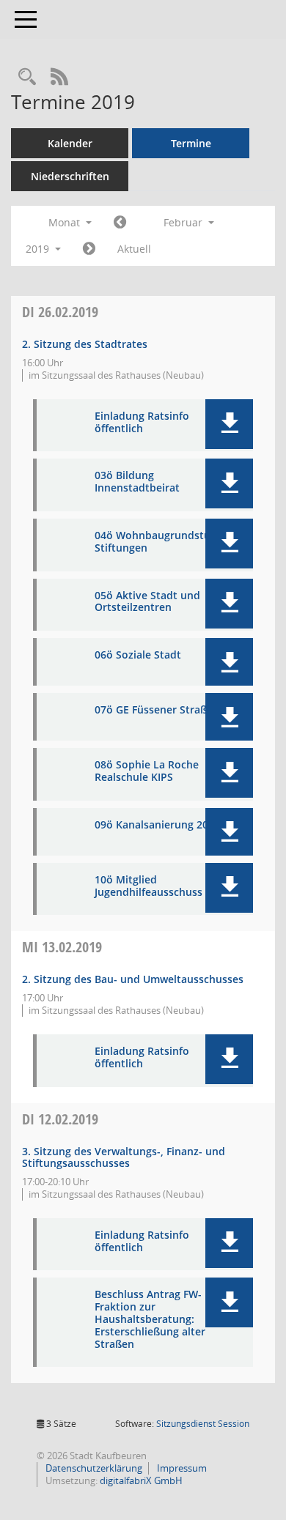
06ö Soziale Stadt (138, 655)
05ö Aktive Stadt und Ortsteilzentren (147, 602)
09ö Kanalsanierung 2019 (157, 825)
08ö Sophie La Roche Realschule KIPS (147, 771)
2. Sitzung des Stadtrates (84, 344)
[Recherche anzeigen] (27, 77)
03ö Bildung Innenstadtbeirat (137, 482)
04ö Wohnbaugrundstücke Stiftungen (161, 542)
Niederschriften (70, 176)
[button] (229, 424)
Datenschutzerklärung (92, 1468)
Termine (191, 143)
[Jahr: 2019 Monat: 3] (89, 249)
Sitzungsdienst (202, 1423)
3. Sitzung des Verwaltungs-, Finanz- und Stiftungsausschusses (123, 1157)
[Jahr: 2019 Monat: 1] (120, 223)
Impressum (181, 1468)
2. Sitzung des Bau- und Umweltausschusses (132, 979)
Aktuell (134, 249)
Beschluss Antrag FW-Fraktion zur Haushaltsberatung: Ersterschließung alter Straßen (150, 1319)
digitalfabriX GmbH (141, 1480)
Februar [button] (184, 222)
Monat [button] (65, 222)
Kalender (70, 143)
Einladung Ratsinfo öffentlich (142, 422)
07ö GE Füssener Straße (154, 710)
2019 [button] (39, 249)
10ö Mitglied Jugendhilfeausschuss (148, 886)
